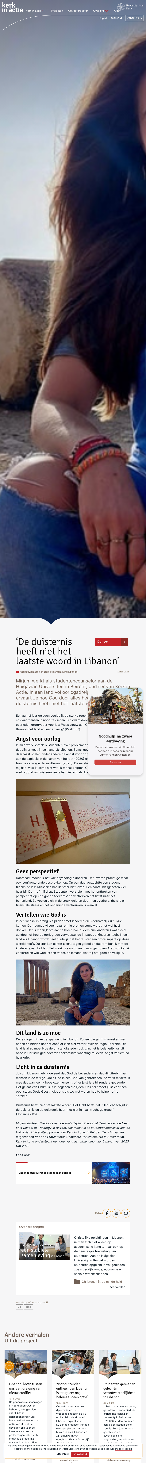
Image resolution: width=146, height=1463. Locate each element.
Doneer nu (133, 18)
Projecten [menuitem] (57, 11)
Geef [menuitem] (117, 11)
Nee (28, 1307)
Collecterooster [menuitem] (78, 11)
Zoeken (115, 18)
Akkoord (82, 1454)
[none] (35, 11)
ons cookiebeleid (123, 1449)
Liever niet (63, 1454)
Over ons (98, 11)
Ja (19, 1307)
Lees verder (116, 1287)
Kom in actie (33, 11)
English (103, 18)
